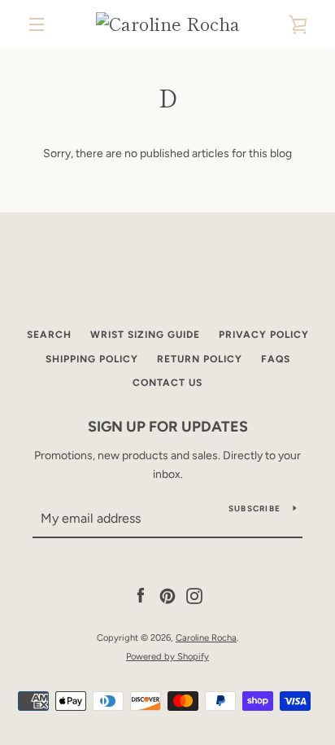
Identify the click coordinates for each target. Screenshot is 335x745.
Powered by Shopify (167, 656)
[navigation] (36, 24)
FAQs (275, 359)
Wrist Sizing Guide (145, 334)
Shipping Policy (92, 359)
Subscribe (254, 508)
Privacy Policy (264, 334)
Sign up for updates (168, 427)
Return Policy (199, 359)
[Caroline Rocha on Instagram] (194, 596)
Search (49, 334)
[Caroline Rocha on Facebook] (141, 596)
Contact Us (167, 382)
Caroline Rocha (206, 637)
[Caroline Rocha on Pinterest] (167, 596)
